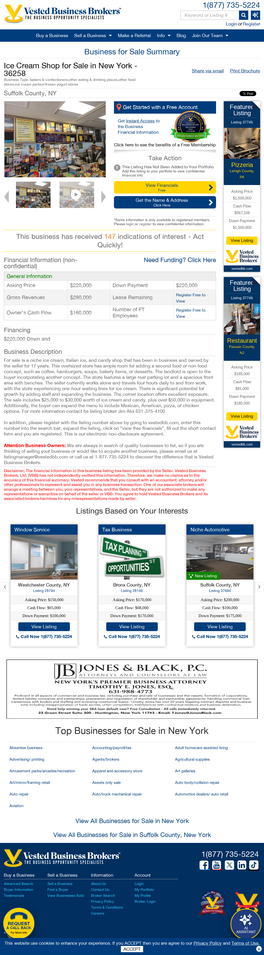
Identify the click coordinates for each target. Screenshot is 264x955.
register (145, 224)
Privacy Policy (102, 901)
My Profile (143, 895)
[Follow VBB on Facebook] (204, 865)
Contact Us (100, 889)
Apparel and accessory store (117, 771)
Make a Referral (134, 35)
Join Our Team (207, 35)
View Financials (162, 187)
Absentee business (26, 747)
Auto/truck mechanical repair (117, 794)
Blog (181, 35)
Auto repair (19, 794)
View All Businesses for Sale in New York (132, 820)
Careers (97, 913)
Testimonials (14, 895)
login (130, 224)
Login (231, 24)
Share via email (208, 70)
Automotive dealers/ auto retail (201, 794)
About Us (98, 884)
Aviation (16, 805)
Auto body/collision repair (197, 782)
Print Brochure (245, 70)
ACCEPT (132, 949)
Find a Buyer (57, 889)
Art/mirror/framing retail (30, 782)
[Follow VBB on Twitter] (229, 865)
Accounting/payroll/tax (111, 747)
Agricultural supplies (192, 759)
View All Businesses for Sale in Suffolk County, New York (132, 834)
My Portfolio (144, 889)
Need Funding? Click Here (180, 259)
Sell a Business (90, 35)
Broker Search (103, 895)
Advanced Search (18, 884)
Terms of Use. (246, 943)
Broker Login (145, 901)
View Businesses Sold (65, 895)
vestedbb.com (242, 269)
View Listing (242, 240)
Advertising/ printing (27, 759)
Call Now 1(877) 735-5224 (45, 636)
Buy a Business (52, 35)
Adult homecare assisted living (201, 747)
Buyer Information (18, 889)
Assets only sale (106, 782)
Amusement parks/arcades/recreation (42, 771)
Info (161, 35)
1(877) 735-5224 (231, 5)
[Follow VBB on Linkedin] (241, 865)
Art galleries (185, 771)
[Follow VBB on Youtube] (216, 865)
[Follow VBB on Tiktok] (254, 865)
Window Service (32, 529)
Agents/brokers (105, 759)
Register (251, 24)
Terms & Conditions (107, 907)
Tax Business (117, 529)
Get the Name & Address (162, 202)
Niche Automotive (210, 529)
